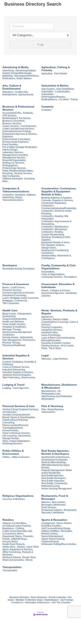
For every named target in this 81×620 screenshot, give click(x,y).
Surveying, (29, 178)
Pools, (44, 348)
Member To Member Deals (29, 600)
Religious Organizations (18, 495)
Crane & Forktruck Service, (16, 367)
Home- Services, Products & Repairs (59, 312)
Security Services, (23, 173)
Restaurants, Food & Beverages (54, 497)
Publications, (9, 78)
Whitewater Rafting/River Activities (58, 544)
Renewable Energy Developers (18, 268)
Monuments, (24, 435)
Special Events (26, 94)
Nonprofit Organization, (14, 160)
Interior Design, (10, 149)
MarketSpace (51, 600)
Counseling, (8, 422)
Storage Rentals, (11, 438)
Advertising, (8, 70)
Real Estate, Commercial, (54, 483)
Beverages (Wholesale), (53, 504)
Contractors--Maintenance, (55, 226)
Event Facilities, (10, 144)
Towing (74, 99)
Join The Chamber (61, 602)
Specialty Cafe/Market (52, 512)
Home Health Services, (14, 324)
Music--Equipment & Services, (17, 549)
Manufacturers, (49, 391)
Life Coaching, (9, 435)
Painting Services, (50, 345)
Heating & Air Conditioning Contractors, (55, 251)
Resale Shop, (29, 557)
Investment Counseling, (14, 295)
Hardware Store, (49, 332)
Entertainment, (9, 94)
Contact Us (17, 602)
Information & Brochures (37, 602)
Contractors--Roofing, (52, 232)
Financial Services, (12, 290)
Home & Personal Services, (16, 433)
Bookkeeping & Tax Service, (16, 118)
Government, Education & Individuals (58, 286)
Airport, (45, 290)
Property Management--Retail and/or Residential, (56, 471)
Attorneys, (46, 358)
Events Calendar (57, 597)
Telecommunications (13, 200)
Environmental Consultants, (16, 139)
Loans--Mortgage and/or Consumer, (20, 298)
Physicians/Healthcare (13, 345)
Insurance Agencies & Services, (18, 292)
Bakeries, (46, 502)
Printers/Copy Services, (14, 168)
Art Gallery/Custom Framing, (16, 525)
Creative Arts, (21, 92)
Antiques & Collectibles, (14, 523)
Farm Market (60, 73)
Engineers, (8, 136)
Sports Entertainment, (52, 536)
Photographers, (10, 165)
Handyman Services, (52, 330)
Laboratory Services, (13, 152)
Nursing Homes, (10, 337)
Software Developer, (12, 178)
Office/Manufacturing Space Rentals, (55, 466)
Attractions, (8, 92)
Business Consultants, (13, 121)
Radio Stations (24, 78)
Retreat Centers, (49, 533)
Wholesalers (47, 399)
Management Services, (14, 157)
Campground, (48, 523)
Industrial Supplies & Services (15, 357)
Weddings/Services (12, 443)
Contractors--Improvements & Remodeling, (56, 222)
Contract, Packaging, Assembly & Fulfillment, (19, 363)
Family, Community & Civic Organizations (58, 267)
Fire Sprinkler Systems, (53, 245)
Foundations (70, 277)
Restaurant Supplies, (52, 510)
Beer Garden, (59, 502)
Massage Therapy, (11, 329)
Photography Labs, (51, 393)
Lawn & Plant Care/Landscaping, (58, 337)
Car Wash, (64, 99)
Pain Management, (12, 340)
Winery (29, 560)
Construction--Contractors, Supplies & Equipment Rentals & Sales (58, 191)
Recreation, (67, 531)
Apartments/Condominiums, (55, 457)
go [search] (42, 44)
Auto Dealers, (48, 89)
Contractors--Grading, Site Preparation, (54, 217)
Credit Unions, (17, 287)
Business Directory (19, 597)
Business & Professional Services (18, 108)
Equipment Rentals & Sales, (55, 242)
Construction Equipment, (54, 203)
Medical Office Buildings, (54, 462)
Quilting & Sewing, (11, 557)
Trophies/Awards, (50, 541)
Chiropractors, (24, 313)
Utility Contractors (20, 457)
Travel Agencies (20, 388)
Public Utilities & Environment (13, 452)
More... (5, 181)
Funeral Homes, (10, 430)
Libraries (45, 295)
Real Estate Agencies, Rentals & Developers (55, 452)
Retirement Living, (50, 486)
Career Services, (11, 126)
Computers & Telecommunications (15, 190)
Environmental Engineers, (15, 142)
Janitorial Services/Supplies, (16, 375)
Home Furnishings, (51, 335)
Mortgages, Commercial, (15, 300)
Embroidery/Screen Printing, (16, 131)
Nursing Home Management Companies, (16, 333)
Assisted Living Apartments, (16, 414)
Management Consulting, (15, 155)
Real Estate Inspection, (53, 480)
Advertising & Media (15, 67)
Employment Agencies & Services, (19, 134)
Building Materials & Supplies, (56, 197)
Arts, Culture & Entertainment (11, 87)
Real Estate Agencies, (52, 475)
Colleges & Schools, (60, 290)
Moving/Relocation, (51, 340)
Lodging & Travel (13, 384)
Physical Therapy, (11, 342)
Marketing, (7, 75)
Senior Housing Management (56, 488)
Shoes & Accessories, (13, 560)
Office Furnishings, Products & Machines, (17, 553)
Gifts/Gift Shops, (19, 539)
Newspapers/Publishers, (26, 75)
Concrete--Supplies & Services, (57, 200)
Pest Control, (67, 345)
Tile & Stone (55, 348)
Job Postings (66, 600)
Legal (45, 355)
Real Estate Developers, (53, 478)
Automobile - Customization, (55, 91)
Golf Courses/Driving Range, (56, 528)
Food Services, (49, 507)
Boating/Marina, (49, 99)
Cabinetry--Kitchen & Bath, (55, 319)
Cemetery (47, 106)
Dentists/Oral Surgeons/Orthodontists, (14, 317)
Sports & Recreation (54, 519)
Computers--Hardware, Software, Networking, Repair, (19, 196)
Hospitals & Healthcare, (14, 327)
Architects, (28, 113)
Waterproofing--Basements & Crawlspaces (56, 257)
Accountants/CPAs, (12, 113)
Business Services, (12, 123)
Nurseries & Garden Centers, (56, 343)
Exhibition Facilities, (51, 525)
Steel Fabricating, (11, 377)
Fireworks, (28, 536)
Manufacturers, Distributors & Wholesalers (59, 386)
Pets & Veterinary (52, 406)
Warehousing (28, 377)
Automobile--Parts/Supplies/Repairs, (53, 95)
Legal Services (60, 358)
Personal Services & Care (18, 406)
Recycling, (7, 173)
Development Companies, (54, 459)
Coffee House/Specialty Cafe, (17, 531)
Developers (9, 265)
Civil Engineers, (29, 126)
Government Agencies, (53, 293)
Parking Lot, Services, (13, 163)
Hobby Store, (9, 547)
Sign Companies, (11, 176)
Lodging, (6, 388)
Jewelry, (21, 547)
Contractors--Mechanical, (54, 229)
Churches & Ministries (13, 499)
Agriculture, (47, 73)
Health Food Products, (13, 544)
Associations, (48, 271)
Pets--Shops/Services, (52, 409)
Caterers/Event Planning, (15, 420)
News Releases (39, 597)
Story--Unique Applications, (16, 441)
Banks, (5, 287)
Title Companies (10, 303)
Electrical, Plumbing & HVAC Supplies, (56, 238)
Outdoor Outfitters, (50, 531)
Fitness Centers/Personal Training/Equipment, (15, 426)
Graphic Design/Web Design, (17, 73)
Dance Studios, (64, 523)
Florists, (6, 539)
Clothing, (20, 528)
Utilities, (6, 457)
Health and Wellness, (13, 321)
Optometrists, (26, 337)
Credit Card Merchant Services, (18, 128)
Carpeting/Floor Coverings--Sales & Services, (59, 323)
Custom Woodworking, (53, 234)
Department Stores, (12, 536)
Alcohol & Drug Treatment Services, (20, 409)
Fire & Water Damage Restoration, (19, 147)
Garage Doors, (49, 247)
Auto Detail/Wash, (65, 89)
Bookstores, (8, 528)
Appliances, (47, 316)
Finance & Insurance (15, 284)
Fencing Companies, (52, 327)
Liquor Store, (32, 547)
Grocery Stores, (10, 541)
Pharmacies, (29, 340)
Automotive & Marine (54, 85)
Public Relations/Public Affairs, (18, 170)
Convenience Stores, (13, 533)
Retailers (8, 519)
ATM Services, (9, 115)
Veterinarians (48, 412)
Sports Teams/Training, (53, 539)
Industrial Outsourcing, (13, 369)
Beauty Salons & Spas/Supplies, (18, 417)
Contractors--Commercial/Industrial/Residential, (59, 207)
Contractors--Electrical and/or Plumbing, (56, 212)
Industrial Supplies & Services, (18, 372)
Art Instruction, (9, 412)
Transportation (11, 567)
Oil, (59, 391)
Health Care (9, 310)
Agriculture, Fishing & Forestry (55, 69)
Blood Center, (9, 313)
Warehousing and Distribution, (57, 396)
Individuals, (71, 293)
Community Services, (52, 277)
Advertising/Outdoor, (25, 70)
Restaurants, (70, 510)
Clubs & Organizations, (53, 274)
